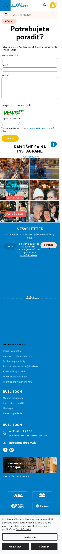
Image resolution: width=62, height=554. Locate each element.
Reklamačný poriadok (14, 371)
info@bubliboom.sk (22, 442)
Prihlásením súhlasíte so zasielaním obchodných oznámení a (28, 249)
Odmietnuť (15, 546)
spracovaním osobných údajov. (28, 253)
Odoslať (10, 138)
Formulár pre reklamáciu (15, 376)
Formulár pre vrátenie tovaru (17, 381)
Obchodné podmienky (14, 361)
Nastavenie (30, 537)
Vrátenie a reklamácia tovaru (17, 356)
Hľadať (9, 21)
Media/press (9, 408)
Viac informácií (23, 529)
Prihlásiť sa (48, 245)
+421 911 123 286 (20, 431)
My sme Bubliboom (13, 398)
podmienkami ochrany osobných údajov (29, 129)
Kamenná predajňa (12, 413)
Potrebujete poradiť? (13, 403)
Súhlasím (44, 546)
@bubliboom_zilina (29, 156)
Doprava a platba (12, 351)
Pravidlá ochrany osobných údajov (20, 366)
